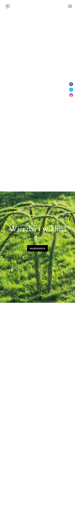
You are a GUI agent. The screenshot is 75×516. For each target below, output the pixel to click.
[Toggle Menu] (70, 6)
